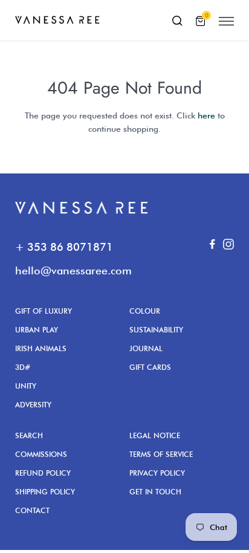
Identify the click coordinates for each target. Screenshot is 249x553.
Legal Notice (154, 435)
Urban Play (36, 329)
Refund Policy (43, 472)
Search (29, 435)
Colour (144, 310)
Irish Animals (40, 348)
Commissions (41, 454)
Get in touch (155, 491)
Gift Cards (150, 367)
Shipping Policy (45, 491)
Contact (32, 510)
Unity (25, 385)
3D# (22, 367)
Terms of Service (161, 454)
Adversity (33, 404)
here (206, 115)
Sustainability (156, 329)
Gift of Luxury (43, 310)
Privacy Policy (157, 472)
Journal (146, 348)
